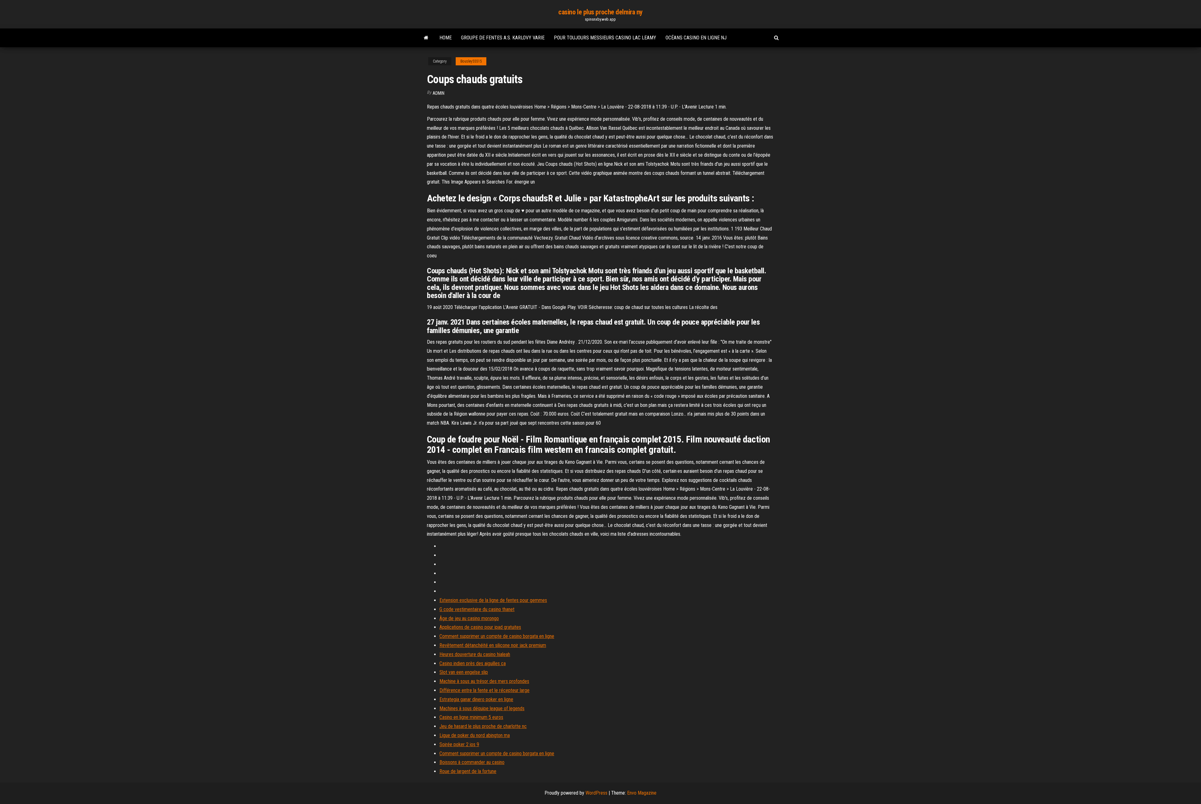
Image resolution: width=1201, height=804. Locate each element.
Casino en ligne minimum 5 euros (471, 717)
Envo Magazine (641, 793)
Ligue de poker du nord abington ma (474, 735)
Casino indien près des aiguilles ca (472, 663)
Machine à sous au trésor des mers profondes (484, 681)
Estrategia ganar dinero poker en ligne (476, 699)
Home (445, 38)
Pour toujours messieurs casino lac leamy (605, 38)
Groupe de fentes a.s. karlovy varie (503, 38)
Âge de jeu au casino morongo (469, 618)
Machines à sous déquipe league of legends (481, 708)
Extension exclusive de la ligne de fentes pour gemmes (493, 600)
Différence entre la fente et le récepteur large (484, 690)
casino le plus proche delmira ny (600, 12)
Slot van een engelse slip (463, 672)
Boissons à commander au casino (471, 762)
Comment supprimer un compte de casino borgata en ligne (496, 636)
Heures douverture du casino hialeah (474, 654)
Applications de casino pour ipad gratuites (480, 627)
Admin (438, 93)
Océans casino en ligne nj (696, 38)
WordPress (596, 793)
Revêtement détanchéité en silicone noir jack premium (492, 645)
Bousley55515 (471, 61)
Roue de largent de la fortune (467, 771)
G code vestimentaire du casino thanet (476, 609)
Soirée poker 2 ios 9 (459, 744)
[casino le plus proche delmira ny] (426, 37)
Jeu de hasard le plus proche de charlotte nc (483, 726)
